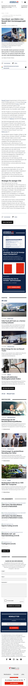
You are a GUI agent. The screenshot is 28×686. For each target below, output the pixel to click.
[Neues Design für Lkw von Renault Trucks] (14, 338)
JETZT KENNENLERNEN (14, 287)
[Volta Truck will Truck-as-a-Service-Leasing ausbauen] (14, 310)
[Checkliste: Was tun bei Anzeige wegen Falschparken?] (14, 242)
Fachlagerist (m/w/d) (9, 544)
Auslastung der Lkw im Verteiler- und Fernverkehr (12, 279)
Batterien (12, 118)
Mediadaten (7, 674)
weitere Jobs (6, 551)
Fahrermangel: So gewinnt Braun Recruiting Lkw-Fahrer (12, 452)
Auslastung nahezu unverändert (10, 282)
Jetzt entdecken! (14, 683)
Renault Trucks (5, 100)
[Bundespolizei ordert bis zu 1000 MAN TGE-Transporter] (14, 471)
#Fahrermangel (10, 448)
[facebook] (6, 659)
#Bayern (9, 374)
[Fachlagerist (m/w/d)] (7, 542)
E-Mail (3, 571)
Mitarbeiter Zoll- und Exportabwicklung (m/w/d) (10, 534)
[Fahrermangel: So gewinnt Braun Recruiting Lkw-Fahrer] (14, 440)
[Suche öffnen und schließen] (22, 2)
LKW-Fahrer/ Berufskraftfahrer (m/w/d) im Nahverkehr (12, 505)
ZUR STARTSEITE (7, 222)
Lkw (25, 102)
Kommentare (7, 63)
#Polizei (9, 480)
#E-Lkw (4, 301)
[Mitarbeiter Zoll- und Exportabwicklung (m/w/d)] (12, 532)
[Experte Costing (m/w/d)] (7, 524)
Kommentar (4, 582)
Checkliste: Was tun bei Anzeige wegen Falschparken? (13, 253)
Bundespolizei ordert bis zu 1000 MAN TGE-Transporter (12, 483)
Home (3, 13)
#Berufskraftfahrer (11, 417)
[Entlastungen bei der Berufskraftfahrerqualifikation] (14, 408)
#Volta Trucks (10, 318)
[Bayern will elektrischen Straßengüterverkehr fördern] (14, 366)
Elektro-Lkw (4, 131)
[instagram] (14, 659)
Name (3, 576)
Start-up (24, 118)
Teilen (15, 63)
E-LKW (7, 13)
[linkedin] (17, 659)
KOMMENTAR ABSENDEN (14, 606)
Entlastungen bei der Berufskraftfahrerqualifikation (12, 420)
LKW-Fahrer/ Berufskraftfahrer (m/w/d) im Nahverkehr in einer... (13, 516)
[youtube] (10, 659)
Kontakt (16, 674)
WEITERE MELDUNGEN (8, 388)
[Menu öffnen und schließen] (2, 2)
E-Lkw (17, 104)
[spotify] (21, 659)
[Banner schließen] (24, 679)
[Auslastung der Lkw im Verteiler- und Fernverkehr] (14, 268)
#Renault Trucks (10, 346)
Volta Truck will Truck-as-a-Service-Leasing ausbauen (14, 322)
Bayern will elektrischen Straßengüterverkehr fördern (11, 378)
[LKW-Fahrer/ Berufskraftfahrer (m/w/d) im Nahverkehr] (14, 503)
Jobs (22, 674)
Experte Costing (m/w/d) (10, 526)
